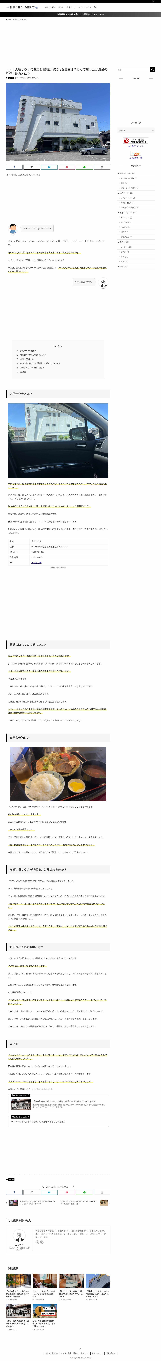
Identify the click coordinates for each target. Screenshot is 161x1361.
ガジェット (126, 218)
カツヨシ (19, 1245)
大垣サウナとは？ (28, 351)
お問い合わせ (111, 1353)
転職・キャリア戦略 (129, 188)
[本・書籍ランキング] (135, 143)
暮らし (124, 242)
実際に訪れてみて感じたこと (33, 355)
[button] (14, 167)
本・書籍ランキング (136, 146)
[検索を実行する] (152, 69)
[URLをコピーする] (102, 167)
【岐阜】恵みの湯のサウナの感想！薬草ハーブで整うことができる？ (64, 1101)
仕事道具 (125, 227)
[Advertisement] (80, 40)
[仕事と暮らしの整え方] (22, 7)
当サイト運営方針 (51, 1353)
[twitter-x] (153, 1)
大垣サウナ (36, 563)
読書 (124, 257)
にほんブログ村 (136, 158)
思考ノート (126, 193)
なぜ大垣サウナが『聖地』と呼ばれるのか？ (40, 363)
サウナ (11, 78)
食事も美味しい (27, 359)
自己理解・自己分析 (129, 208)
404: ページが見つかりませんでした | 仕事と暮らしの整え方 (38, 1122)
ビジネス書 (127, 222)
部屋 (124, 261)
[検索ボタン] (95, 7)
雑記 (123, 267)
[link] (37, 1242)
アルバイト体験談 (129, 178)
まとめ (23, 372)
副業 (124, 183)
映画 (124, 232)
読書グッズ (126, 237)
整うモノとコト (128, 213)
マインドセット (128, 198)
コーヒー (126, 247)
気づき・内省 (127, 203)
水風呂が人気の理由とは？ (32, 367)
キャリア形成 (127, 173)
